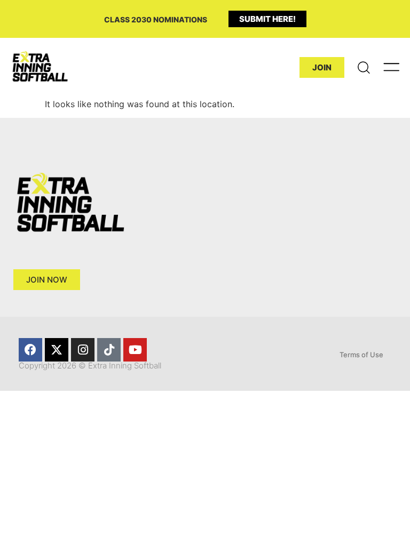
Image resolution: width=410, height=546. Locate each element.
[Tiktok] (109, 350)
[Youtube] (135, 350)
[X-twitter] (56, 350)
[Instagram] (82, 350)
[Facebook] (30, 350)
